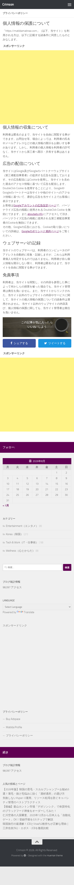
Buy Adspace (13, 719)
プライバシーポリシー (19, 735)
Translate (29, 612)
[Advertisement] (37, 87)
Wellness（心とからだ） (20, 550)
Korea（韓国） (14, 534)
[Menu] (69, 4)
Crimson (8, 4)
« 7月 (6, 505)
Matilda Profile (14, 727)
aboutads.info (35, 214)
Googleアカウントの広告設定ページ (34, 205)
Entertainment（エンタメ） (22, 526)
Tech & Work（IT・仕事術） (22, 542)
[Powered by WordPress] (25, 855)
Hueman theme (55, 855)
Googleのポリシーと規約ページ (40, 231)
